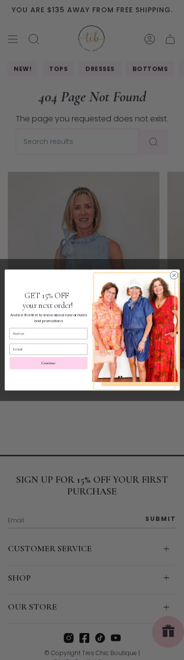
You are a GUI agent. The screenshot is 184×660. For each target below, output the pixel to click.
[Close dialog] (174, 275)
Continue (48, 363)
